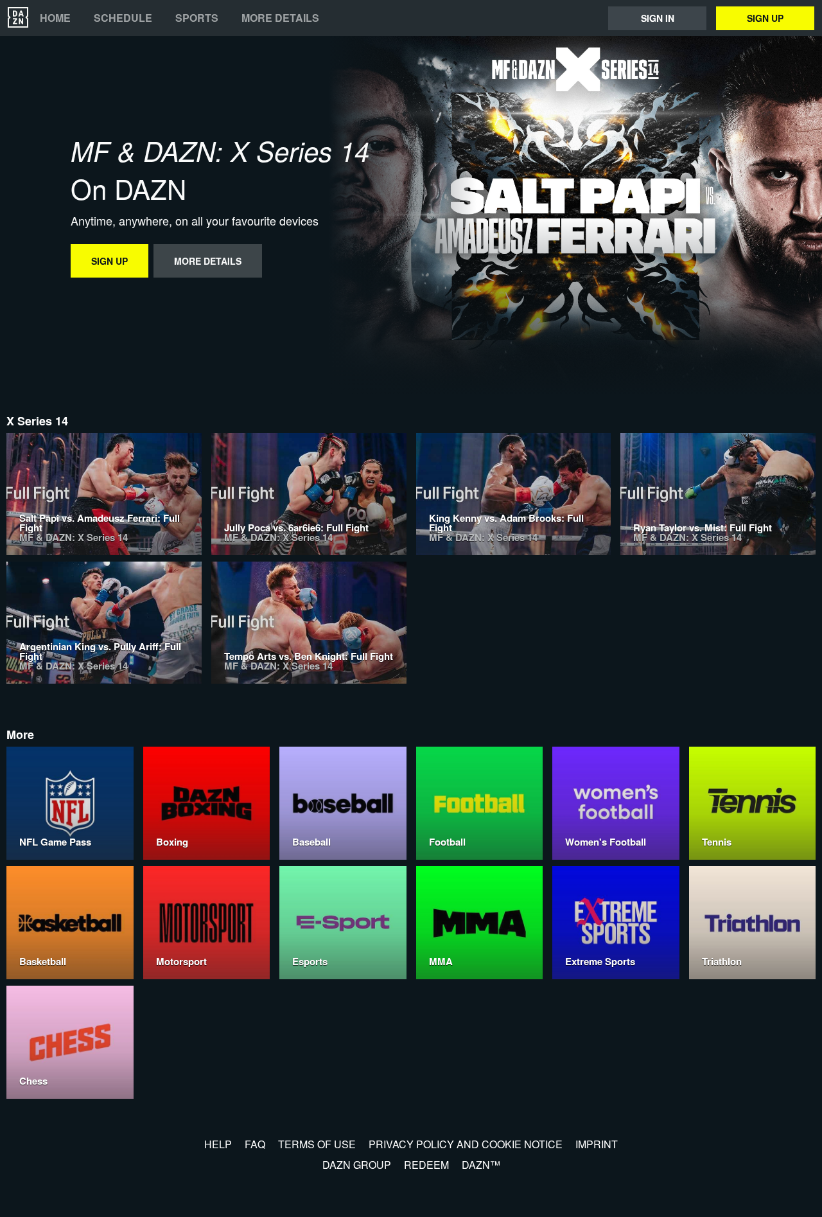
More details (280, 18)
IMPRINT (596, 1144)
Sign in (657, 18)
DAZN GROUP (356, 1164)
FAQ (255, 1144)
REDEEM (426, 1164)
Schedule (123, 18)
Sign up (765, 18)
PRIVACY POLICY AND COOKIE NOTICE (466, 1144)
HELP (218, 1144)
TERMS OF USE (317, 1144)
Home (55, 18)
